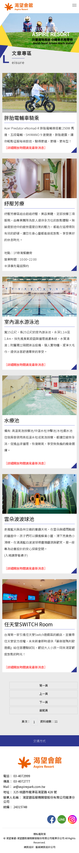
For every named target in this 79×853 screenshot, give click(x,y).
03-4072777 (21, 781)
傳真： (7, 781)
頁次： (26, 721)
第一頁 (43, 685)
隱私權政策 (39, 834)
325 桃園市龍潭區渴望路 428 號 (35, 792)
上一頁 (43, 694)
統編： (7, 807)
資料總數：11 (49, 721)
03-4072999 (21, 776)
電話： (7, 776)
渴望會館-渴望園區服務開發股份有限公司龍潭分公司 (18, 6)
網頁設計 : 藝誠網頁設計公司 (39, 847)
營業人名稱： (12, 797)
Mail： (7, 786)
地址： (7, 792)
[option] (39, 33)
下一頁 (43, 702)
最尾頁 (43, 710)
